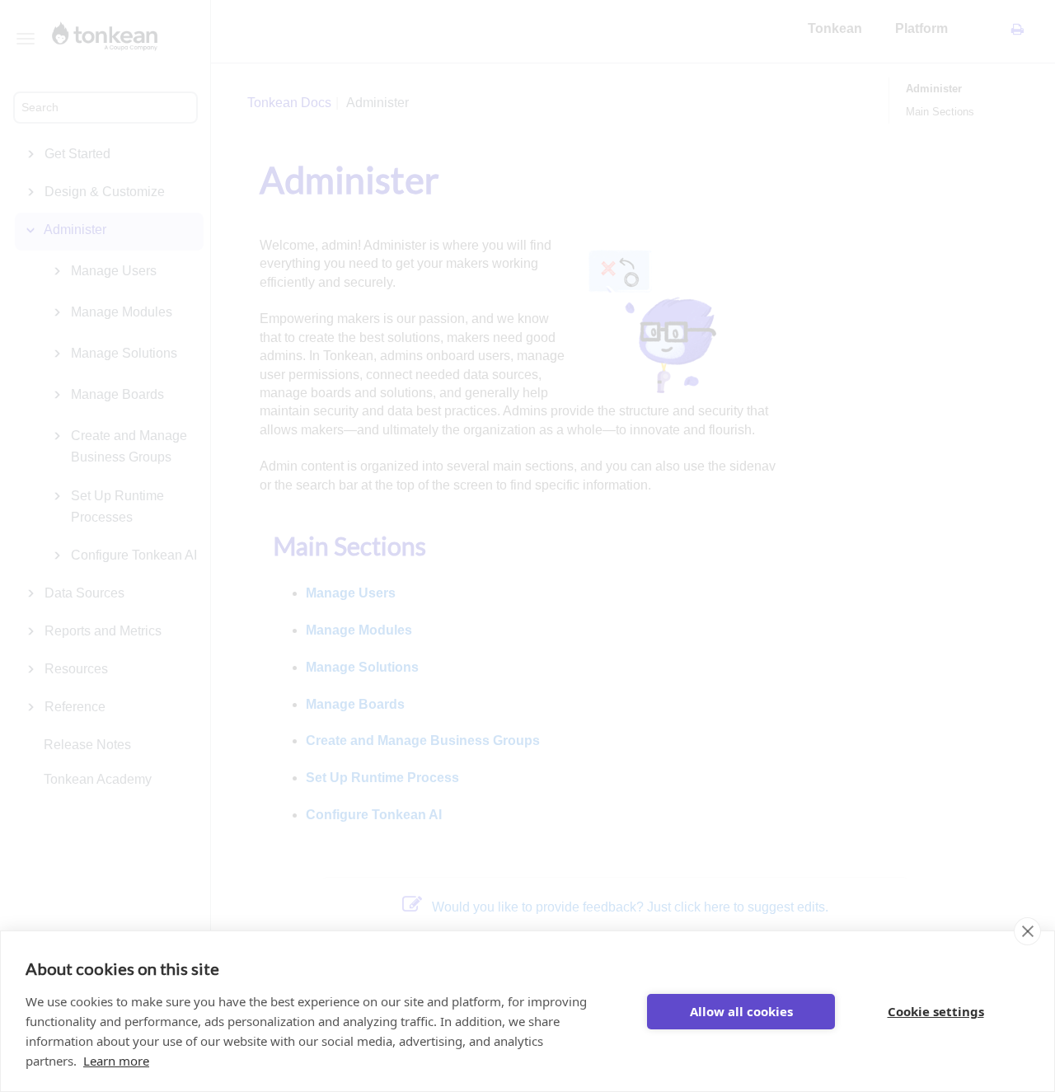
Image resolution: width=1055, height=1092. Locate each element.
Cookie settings (936, 1011)
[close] (1027, 931)
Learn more (116, 1060)
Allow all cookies (741, 1011)
